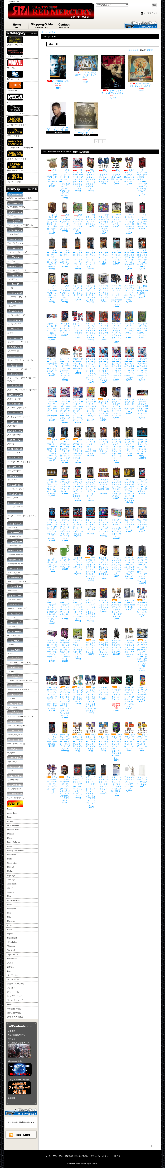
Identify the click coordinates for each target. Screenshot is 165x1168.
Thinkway (11, 946)
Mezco (9, 904)
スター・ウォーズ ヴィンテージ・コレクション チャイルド (91, 646)
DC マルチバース (14, 635)
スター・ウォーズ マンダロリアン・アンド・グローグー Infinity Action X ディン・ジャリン (116, 295)
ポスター (11, 753)
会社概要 (11, 1031)
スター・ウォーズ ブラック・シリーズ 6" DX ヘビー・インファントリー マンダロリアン (77, 786)
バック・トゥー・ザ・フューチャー (21, 517)
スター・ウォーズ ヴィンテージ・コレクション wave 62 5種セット (90, 446)
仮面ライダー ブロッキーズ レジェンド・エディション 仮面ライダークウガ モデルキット (104, 567)
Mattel (9, 896)
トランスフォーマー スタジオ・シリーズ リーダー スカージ (91, 526)
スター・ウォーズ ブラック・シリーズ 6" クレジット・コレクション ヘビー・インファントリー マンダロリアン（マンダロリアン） (91, 791)
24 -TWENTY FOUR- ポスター (62, 82)
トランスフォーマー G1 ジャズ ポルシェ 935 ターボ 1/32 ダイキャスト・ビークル (142, 407)
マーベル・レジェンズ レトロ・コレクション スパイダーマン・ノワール (129, 223)
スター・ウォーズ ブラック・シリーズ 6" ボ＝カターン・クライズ (65, 257)
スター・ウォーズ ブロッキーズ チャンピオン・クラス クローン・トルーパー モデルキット (78, 450)
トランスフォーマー (16, 56)
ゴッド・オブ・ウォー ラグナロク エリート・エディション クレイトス (78, 565)
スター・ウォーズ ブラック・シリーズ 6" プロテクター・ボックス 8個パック (116, 785)
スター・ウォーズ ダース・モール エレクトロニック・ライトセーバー (52, 331)
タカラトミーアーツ (16, 984)
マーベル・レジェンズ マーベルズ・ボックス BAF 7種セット (104, 485)
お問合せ (64, 25)
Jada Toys (11, 879)
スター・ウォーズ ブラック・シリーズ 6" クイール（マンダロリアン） (78, 258)
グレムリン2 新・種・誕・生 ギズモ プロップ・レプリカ (52, 563)
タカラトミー (13, 979)
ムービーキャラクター (17, 125)
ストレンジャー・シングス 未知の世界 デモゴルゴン (52, 739)
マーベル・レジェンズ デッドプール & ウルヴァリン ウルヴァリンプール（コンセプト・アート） (78, 489)
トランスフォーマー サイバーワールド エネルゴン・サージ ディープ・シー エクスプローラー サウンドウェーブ (78, 409)
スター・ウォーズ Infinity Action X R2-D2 (129, 603)
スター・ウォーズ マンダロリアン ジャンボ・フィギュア (77, 292)
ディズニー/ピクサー (16, 113)
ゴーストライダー (15, 324)
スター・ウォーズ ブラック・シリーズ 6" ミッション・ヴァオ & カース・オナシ (142, 447)
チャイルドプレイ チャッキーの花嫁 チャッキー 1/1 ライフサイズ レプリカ (64, 742)
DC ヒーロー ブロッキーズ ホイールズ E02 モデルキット (116, 176)
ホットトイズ (13, 992)
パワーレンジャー (15, 554)
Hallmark (10, 867)
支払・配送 (58, 1156)
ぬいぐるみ (12, 707)
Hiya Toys (11, 875)
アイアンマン (13, 216)
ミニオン (11, 617)
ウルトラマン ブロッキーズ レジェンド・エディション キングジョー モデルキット (91, 179)
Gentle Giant (12, 863)
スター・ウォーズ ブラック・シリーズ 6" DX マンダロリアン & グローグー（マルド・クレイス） (129, 567)
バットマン (12, 527)
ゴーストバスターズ (16, 315)
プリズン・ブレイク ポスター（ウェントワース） (58, 129)
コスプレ (11, 698)
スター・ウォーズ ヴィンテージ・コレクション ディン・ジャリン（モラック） (91, 258)
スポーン (11, 444)
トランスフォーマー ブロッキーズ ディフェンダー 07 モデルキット (142, 607)
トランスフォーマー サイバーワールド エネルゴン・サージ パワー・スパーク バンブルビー (91, 408)
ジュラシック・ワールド (18, 342)
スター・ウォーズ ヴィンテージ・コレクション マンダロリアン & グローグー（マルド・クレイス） (52, 610)
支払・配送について (42, 25)
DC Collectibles (13, 825)
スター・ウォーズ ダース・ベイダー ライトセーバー (103, 692)
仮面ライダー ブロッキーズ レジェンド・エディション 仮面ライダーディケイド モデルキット (66, 649)
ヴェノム (11, 261)
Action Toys (12, 813)
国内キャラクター (15, 170)
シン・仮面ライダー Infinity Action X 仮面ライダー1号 (142, 290)
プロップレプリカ (15, 735)
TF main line (12, 942)
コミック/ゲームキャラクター (20, 147)
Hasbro (10, 871)
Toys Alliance (12, 954)
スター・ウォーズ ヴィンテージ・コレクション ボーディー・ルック (129, 446)
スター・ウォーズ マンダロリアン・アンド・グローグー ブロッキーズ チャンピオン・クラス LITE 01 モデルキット (90, 699)
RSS (18, 1134)
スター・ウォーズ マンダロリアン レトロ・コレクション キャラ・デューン (142, 258)
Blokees (10, 821)
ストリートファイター (17, 408)
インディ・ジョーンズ (17, 252)
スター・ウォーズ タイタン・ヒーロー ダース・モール (129, 405)
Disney (10, 838)
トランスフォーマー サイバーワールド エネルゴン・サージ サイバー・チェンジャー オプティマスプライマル (103, 369)
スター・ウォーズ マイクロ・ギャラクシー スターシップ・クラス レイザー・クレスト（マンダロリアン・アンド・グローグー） (142, 654)
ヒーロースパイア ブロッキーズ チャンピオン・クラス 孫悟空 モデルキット (52, 223)
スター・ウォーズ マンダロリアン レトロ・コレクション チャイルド (103, 647)
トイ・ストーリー (15, 507)
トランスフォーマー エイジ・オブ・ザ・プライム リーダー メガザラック (78, 527)
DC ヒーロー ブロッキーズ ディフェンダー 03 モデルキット (103, 176)
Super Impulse (12, 938)
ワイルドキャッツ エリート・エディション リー (66, 328)
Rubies (10, 929)
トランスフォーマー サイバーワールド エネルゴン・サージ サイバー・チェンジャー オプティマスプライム (91, 369)
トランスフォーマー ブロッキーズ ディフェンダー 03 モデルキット (103, 742)
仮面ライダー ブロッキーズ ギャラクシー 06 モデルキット (79, 365)
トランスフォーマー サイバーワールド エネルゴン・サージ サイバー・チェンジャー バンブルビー (129, 368)
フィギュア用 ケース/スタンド (20, 716)
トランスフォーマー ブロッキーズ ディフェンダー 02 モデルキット (91, 742)
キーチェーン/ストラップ (18, 689)
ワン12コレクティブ (16, 798)
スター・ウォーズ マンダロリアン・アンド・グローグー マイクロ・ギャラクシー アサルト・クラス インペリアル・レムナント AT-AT (65, 701)
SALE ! (10, 809)
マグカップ (12, 761)
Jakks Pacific (12, 884)
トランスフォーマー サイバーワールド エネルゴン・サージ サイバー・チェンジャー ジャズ (142, 368)
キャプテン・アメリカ (17, 297)
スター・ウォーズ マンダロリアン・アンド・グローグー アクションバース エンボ (116, 407)
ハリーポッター (14, 545)
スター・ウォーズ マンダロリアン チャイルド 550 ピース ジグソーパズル (78, 223)
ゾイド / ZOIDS (13, 453)
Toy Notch (11, 950)
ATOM (26, 1134)
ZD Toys (10, 967)
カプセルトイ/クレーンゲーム (20, 680)
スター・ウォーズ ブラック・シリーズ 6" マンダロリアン (142, 221)
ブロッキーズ (13, 91)
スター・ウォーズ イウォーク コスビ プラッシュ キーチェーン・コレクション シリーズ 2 (65, 368)
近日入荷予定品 (14, 1013)
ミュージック (13, 780)
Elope (9, 846)
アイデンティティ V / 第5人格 (20, 225)
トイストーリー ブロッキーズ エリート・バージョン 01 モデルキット (78, 694)
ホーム (17, 25)
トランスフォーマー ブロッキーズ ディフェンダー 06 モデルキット (52, 784)
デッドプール (13, 498)
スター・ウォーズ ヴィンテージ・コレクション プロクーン (103, 445)
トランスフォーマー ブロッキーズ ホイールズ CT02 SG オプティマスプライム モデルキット (53, 649)
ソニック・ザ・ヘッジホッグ (19, 462)
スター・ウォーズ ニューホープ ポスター (85, 131)
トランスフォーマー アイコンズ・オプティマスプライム (78, 329)
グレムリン (12, 306)
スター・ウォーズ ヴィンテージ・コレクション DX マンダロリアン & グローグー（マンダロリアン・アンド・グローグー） (65, 183)
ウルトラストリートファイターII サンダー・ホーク (130, 524)
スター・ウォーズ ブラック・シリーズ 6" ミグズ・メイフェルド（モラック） (52, 258)
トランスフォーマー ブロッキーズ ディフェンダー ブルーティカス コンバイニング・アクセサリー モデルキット (66, 789)
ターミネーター (14, 471)
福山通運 (11, 1098)
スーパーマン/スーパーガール (20, 360)
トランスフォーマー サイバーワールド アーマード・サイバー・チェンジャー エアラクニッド (78, 179)
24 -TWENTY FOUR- (16, 207)
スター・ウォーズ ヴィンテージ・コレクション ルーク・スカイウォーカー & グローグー (78, 609)
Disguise (10, 834)
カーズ (10, 288)
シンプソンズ (13, 351)
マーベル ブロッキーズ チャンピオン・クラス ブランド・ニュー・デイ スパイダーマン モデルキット (91, 568)
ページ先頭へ (146, 1146)
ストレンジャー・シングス (18, 417)
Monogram (11, 909)
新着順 (150, 50)
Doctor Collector (13, 842)
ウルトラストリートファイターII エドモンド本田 (143, 524)
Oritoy (9, 917)
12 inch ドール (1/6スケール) (19, 662)
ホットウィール (14, 599)
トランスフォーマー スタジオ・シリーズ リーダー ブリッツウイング (103, 527)
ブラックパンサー (15, 563)
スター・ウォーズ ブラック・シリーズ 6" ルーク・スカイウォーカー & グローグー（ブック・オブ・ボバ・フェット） (142, 569)
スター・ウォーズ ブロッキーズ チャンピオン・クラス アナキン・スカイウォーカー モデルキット (65, 450)
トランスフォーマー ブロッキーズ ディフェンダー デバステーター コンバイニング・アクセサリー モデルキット (117, 746)
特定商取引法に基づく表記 (76, 1156)
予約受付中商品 (14, 1009)
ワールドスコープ (15, 1000)
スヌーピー (12, 426)
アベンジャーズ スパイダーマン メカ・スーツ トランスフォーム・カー (90, 331)
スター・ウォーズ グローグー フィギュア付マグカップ (65, 562)
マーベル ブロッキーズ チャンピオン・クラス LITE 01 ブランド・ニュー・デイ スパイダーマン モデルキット (53, 698)
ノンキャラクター (15, 182)
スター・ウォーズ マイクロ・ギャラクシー (22, 379)
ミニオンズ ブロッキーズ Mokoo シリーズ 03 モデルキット (129, 176)
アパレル (11, 671)
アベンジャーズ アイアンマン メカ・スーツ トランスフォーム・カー (104, 331)
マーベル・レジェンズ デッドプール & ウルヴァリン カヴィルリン (66, 485)
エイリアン (12, 279)
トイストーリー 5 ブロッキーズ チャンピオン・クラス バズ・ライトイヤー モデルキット (52, 448)
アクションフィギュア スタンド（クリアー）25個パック (130, 783)
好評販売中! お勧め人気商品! (19, 198)
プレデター (12, 590)
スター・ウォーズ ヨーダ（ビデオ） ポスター (113, 92)
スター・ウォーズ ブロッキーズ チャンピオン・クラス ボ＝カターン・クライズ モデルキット (130, 696)
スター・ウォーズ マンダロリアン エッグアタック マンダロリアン (117, 646)
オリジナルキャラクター (18, 159)
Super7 (10, 934)
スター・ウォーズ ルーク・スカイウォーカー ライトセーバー (117, 694)
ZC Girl (10, 653)
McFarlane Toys (13, 900)
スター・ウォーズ (15, 45)
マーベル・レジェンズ (17, 608)
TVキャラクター (14, 136)
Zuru (9, 971)
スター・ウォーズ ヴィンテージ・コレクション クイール (117, 256)
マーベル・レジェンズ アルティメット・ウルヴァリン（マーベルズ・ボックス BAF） (117, 488)
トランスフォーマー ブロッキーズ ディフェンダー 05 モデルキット (142, 742)
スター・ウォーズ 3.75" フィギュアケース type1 (143, 780)
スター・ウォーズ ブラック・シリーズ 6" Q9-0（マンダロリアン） (104, 784)
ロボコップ (12, 626)
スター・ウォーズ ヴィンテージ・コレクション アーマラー (104, 256)
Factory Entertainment (15, 850)
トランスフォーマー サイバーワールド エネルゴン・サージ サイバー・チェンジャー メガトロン (116, 368)
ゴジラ (10, 333)
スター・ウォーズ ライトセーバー (22, 390)
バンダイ (11, 988)
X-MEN (10, 644)
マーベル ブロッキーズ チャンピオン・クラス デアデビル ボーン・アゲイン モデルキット (103, 408)
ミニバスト (12, 770)
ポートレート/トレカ (16, 744)
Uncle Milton (12, 959)
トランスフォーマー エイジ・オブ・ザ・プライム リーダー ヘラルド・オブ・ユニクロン (65, 529)
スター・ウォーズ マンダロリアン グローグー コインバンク (52, 177)
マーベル (11, 68)
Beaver (10, 817)
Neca (9, 913)
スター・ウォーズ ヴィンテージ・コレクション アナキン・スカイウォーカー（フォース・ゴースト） (116, 450)
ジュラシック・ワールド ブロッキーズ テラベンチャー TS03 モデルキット (129, 647)
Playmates (11, 921)
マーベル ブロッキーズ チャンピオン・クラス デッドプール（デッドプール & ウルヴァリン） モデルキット (143, 181)
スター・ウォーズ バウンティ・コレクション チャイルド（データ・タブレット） (77, 648)
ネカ (9, 102)
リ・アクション (14, 789)
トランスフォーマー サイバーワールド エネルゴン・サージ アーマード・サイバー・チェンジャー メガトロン (65, 409)
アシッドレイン (14, 234)
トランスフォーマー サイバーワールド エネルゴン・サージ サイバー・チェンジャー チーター (52, 408)
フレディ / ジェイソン (16, 581)
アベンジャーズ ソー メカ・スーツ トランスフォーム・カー (129, 329)
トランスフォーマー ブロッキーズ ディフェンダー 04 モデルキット (129, 742)
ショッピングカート (141, 24)
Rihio (9, 925)
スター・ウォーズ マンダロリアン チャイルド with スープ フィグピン (66, 222)
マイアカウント (150, 13)
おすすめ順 (133, 50)
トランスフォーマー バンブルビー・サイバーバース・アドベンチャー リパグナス (103, 223)
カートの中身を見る (21, 1111)
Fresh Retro (11, 855)
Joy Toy (10, 888)
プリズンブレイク (15, 572)
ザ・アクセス (13, 975)
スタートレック (14, 399)
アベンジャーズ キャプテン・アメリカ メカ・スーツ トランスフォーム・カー (117, 332)
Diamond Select (13, 830)
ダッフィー (12, 480)
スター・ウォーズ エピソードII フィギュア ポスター (86, 75)
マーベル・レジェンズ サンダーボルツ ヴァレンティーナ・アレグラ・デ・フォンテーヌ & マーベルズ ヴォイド (129, 490)
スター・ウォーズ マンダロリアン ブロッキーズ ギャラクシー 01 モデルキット (116, 608)
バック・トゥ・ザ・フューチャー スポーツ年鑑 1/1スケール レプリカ (143, 693)
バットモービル (14, 536)
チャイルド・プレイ (16, 489)
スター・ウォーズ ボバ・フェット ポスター (141, 85)
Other (9, 1004)
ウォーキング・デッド (17, 270)
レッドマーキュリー (16, 996)
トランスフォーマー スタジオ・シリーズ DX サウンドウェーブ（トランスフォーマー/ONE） (52, 529)
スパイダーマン (14, 435)
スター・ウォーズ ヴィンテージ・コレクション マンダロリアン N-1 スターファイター (91, 609)
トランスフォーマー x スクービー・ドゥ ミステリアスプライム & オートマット (117, 528)
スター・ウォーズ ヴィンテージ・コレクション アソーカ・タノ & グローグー (65, 608)
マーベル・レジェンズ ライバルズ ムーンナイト (116, 219)
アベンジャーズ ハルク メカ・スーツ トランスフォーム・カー (142, 329)
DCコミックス (13, 79)
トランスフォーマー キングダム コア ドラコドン (91, 219)
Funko (9, 859)
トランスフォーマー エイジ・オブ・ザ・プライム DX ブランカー (142, 485)
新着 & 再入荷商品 (15, 1017)
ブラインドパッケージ (17, 725)
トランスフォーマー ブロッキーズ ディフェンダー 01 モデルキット (78, 742)
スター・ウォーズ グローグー (20, 369)
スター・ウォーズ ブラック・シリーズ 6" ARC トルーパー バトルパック (52, 487)
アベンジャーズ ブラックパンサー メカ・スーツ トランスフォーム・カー (52, 366)
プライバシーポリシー (100, 1156)
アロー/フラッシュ (15, 243)
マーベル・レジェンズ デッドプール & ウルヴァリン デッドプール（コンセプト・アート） (91, 489)
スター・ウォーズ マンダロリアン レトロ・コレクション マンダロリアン (129, 258)
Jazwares (10, 892)
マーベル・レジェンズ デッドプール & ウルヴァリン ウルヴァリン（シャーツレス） (117, 566)
